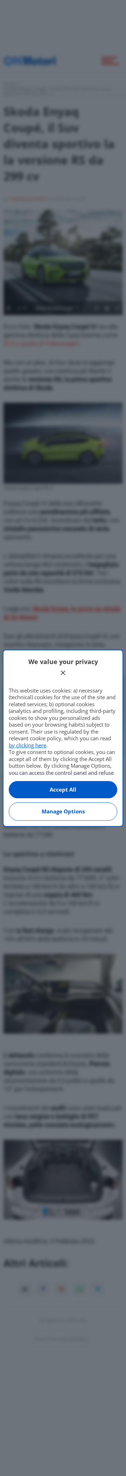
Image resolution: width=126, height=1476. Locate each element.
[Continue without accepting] (63, 673)
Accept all (63, 789)
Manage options (63, 811)
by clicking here (27, 745)
